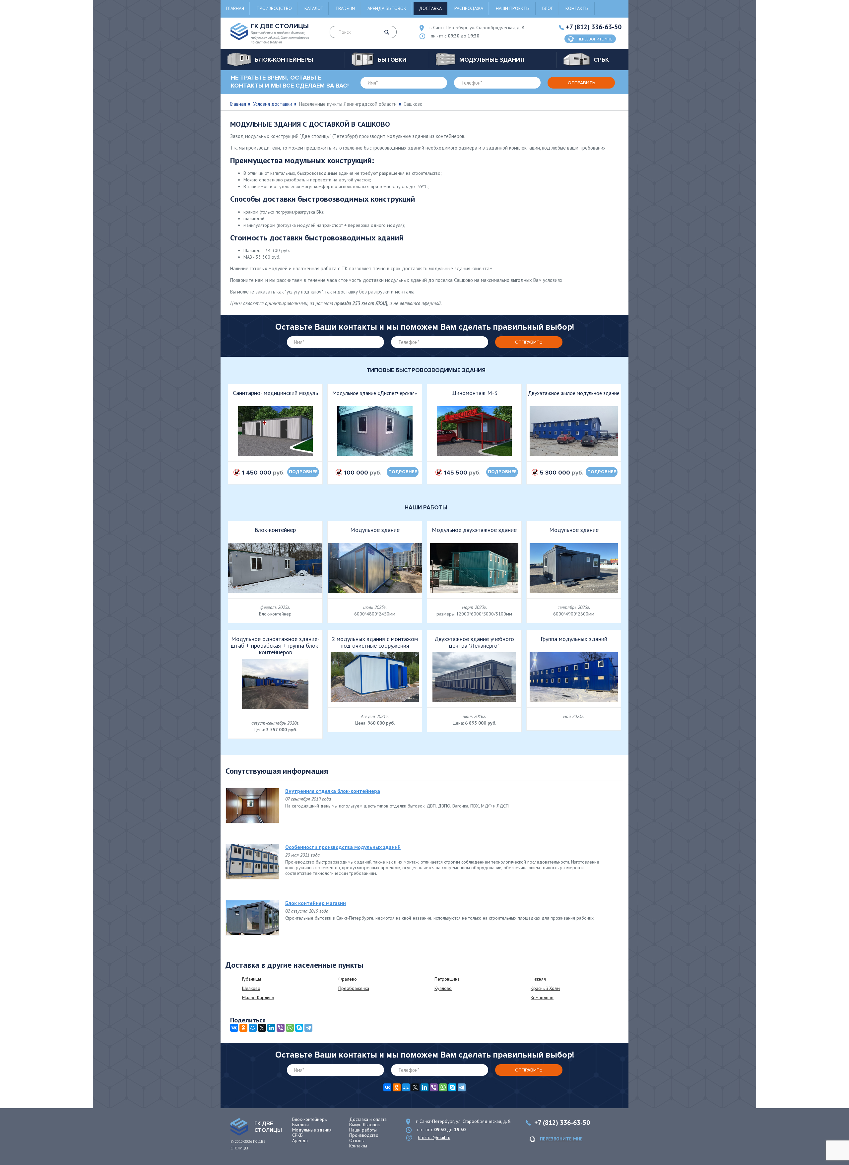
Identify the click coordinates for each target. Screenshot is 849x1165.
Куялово (443, 988)
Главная (235, 8)
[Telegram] (308, 1028)
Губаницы (251, 979)
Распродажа (468, 8)
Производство (274, 8)
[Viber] (281, 1028)
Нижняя (538, 979)
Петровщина (447, 979)
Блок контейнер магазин (315, 903)
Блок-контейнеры (310, 1119)
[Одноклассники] (243, 1028)
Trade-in (345, 8)
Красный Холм (545, 988)
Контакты (577, 8)
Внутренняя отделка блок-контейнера (332, 791)
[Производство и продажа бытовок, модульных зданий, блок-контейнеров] (239, 1126)
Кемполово (542, 998)
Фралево (347, 979)
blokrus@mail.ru (434, 1137)
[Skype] (299, 1028)
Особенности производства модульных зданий (343, 847)
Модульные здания (312, 1130)
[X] (262, 1028)
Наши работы (363, 1130)
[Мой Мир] (253, 1028)
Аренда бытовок (386, 8)
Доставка (430, 8)
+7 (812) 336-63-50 (593, 27)
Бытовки (300, 1124)
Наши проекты (513, 8)
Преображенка (353, 988)
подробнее (303, 472)
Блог (547, 8)
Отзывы (356, 1140)
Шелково (251, 988)
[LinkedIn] (271, 1028)
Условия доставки (272, 104)
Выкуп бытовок (364, 1124)
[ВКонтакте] (234, 1028)
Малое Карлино (258, 998)
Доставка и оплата (368, 1119)
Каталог (313, 8)
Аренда (300, 1140)
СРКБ (297, 1135)
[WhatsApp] (290, 1028)
